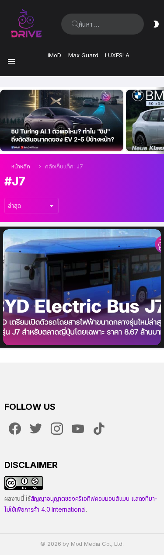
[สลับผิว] (156, 24)
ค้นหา (75, 24)
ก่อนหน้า (4, 120)
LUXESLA (117, 55)
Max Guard (83, 55)
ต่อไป (159, 120)
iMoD (54, 55)
